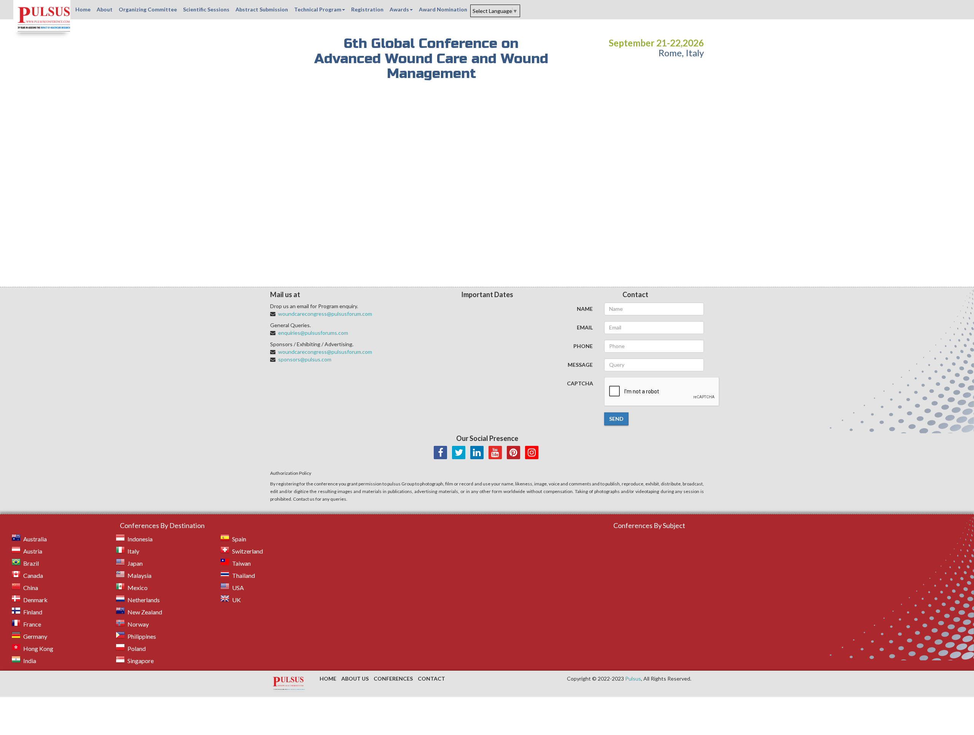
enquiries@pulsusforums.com (313, 332)
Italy (133, 551)
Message (580, 364)
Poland (136, 648)
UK (236, 599)
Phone (583, 346)
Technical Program (317, 9)
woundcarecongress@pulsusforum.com (325, 313)
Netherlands (143, 599)
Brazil (31, 563)
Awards (399, 9)
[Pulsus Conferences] (289, 683)
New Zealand (144, 612)
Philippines (141, 636)
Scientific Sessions (206, 9)
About (105, 9)
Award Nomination (443, 9)
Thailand (243, 575)
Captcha (580, 383)
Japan (135, 563)
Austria (32, 551)
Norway (138, 624)
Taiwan (241, 563)
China (30, 587)
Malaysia (139, 575)
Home (83, 9)
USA (238, 587)
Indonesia (140, 538)
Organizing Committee (148, 9)
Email (585, 327)
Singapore (140, 660)
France (32, 624)
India (29, 660)
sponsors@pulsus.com (304, 359)
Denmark (35, 599)
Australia (35, 538)
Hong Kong (38, 648)
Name (585, 308)
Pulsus (633, 678)
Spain (239, 538)
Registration (367, 9)
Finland (32, 612)
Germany (35, 636)
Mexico (137, 587)
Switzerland (247, 551)
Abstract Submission (262, 9)
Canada (33, 575)
